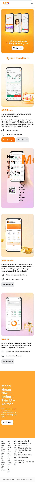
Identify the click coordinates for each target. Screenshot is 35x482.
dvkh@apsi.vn (23, 457)
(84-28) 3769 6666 (24, 455)
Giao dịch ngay (8, 140)
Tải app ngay (17, 48)
